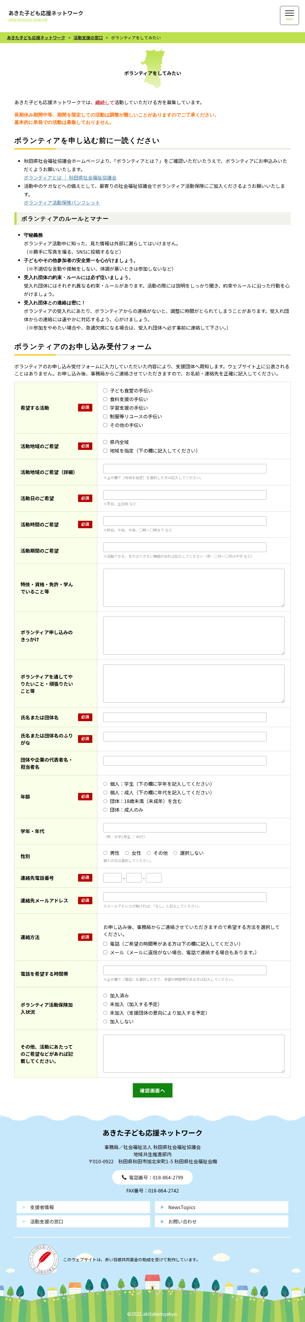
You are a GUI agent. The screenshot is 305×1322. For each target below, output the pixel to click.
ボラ (28, 202)
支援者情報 (42, 1207)
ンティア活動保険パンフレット (66, 202)
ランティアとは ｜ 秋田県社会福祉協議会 (72, 177)
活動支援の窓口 (46, 1221)
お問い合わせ (182, 1221)
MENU (289, 19)
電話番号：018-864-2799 (156, 1177)
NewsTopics (181, 1207)
